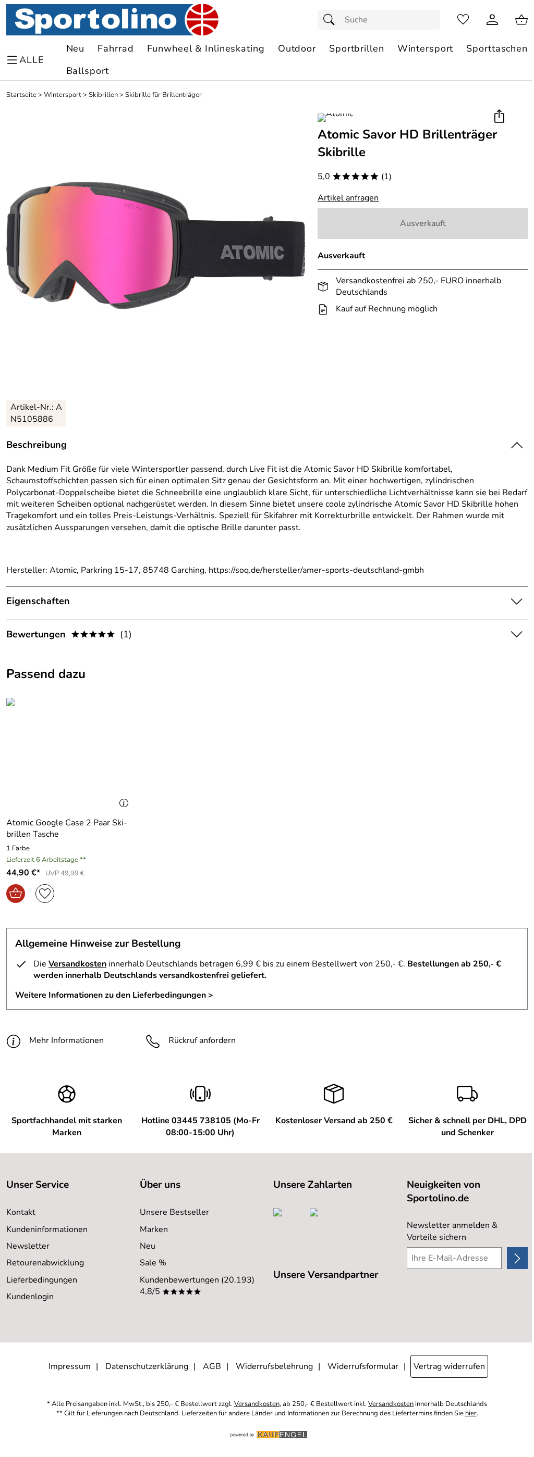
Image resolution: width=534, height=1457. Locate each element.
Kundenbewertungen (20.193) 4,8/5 (197, 1285)
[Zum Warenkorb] (521, 20)
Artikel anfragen (348, 198)
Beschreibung (36, 444)
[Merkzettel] (463, 20)
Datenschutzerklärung (146, 1366)
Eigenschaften (38, 601)
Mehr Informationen (66, 1040)
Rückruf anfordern (202, 1040)
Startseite (21, 95)
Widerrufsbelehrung (274, 1366)
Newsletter (28, 1246)
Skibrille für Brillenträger (163, 95)
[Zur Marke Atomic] (335, 118)
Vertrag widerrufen (449, 1366)
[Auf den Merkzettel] (44, 893)
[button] (499, 117)
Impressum (69, 1366)
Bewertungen (69, 634)
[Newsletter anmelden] (517, 1258)
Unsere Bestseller (174, 1212)
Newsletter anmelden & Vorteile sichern (452, 1231)
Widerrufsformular (362, 1366)
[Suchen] (332, 20)
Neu (147, 1246)
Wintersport (62, 95)
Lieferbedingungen (41, 1280)
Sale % (153, 1262)
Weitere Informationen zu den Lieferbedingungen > (114, 995)
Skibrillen (103, 95)
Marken (154, 1229)
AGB (212, 1366)
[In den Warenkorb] (15, 893)
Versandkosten (77, 964)
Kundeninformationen (47, 1229)
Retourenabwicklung (45, 1262)
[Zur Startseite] (112, 19)
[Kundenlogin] (492, 20)
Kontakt (20, 1212)
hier (471, 1413)
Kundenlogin (30, 1296)
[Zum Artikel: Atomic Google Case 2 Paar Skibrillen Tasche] (69, 751)
